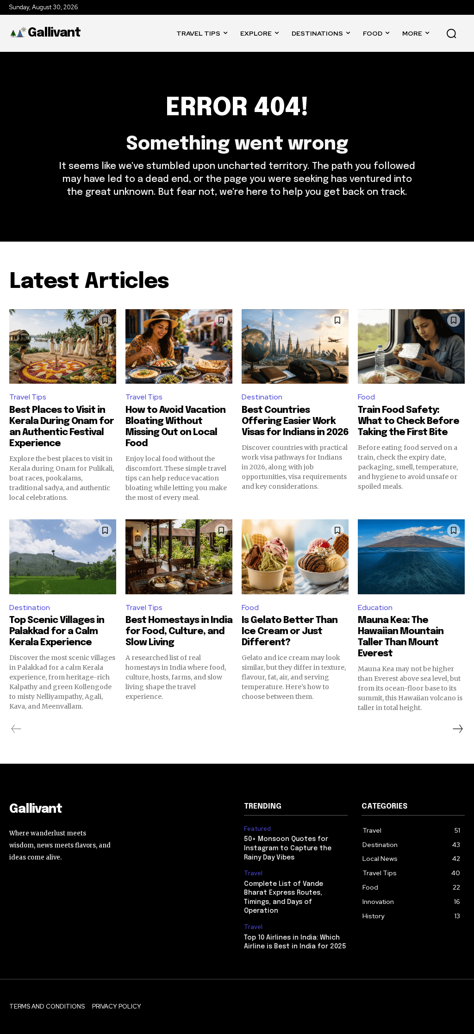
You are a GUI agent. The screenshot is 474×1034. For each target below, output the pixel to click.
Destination (262, 397)
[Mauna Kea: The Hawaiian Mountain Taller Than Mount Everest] (411, 556)
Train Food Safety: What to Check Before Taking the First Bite (408, 421)
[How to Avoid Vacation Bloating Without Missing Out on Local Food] (178, 346)
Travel (253, 873)
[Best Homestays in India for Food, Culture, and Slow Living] (178, 556)
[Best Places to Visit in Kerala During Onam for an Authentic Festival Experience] (62, 346)
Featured (257, 829)
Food (366, 397)
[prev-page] (16, 729)
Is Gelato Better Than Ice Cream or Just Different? (289, 632)
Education (375, 607)
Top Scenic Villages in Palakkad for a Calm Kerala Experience (56, 632)
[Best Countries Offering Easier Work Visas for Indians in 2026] (295, 346)
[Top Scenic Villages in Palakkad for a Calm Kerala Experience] (62, 556)
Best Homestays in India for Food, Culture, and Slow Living (178, 632)
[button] (451, 33)
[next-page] (457, 729)
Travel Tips (27, 397)
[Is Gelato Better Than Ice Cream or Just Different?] (295, 556)
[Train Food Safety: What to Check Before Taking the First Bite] (411, 346)
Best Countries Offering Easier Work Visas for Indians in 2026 (295, 421)
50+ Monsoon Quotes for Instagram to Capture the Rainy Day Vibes (287, 848)
